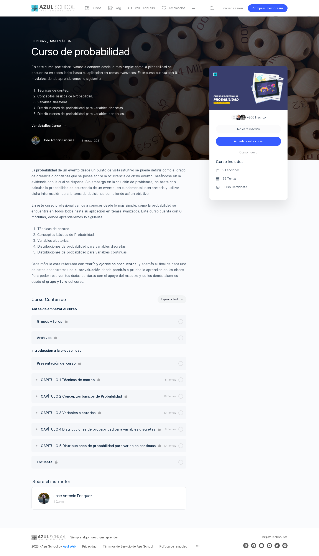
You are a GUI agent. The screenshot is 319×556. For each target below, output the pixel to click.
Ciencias (39, 41)
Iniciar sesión (232, 8)
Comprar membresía (267, 8)
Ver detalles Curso (46, 126)
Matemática (60, 41)
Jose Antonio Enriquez (72, 495)
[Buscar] (211, 8)
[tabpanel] (108, 226)
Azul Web (69, 546)
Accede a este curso (248, 141)
